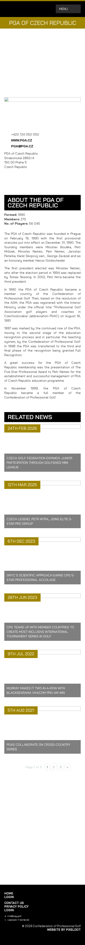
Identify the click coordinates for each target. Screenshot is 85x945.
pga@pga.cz (22, 146)
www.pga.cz (21, 140)
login (9, 897)
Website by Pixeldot (64, 929)
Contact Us (14, 903)
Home (8, 893)
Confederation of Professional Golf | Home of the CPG (19, 9)
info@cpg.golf (14, 916)
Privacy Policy (16, 906)
